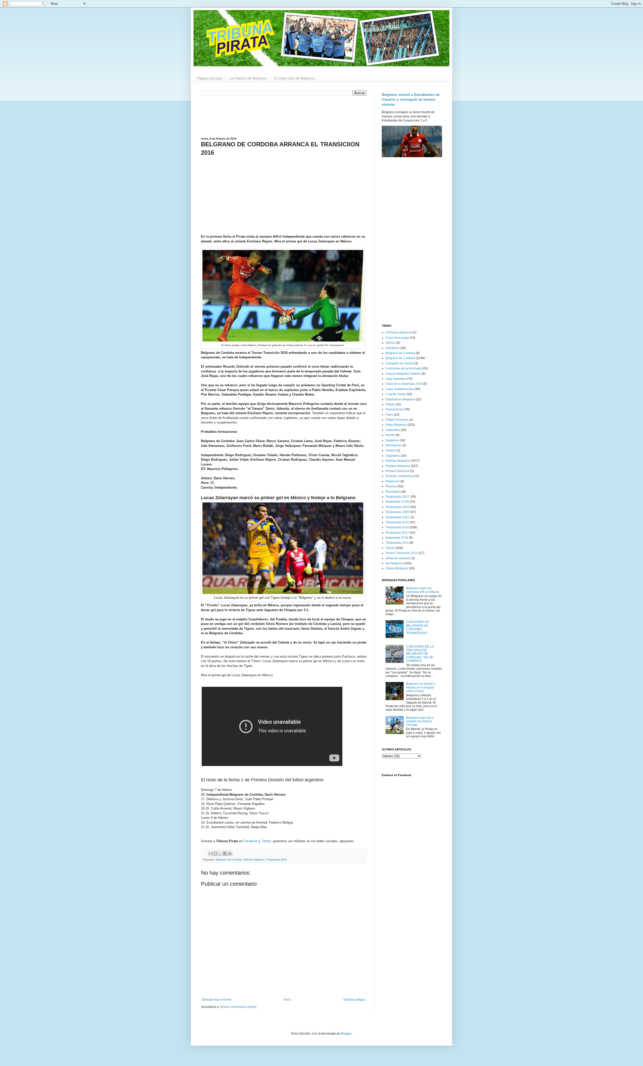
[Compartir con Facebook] (225, 853)
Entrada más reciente (216, 999)
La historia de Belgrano (248, 78)
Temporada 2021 (397, 542)
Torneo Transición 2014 (402, 553)
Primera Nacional (397, 471)
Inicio (287, 999)
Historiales (393, 430)
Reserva (391, 486)
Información (394, 445)
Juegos (391, 450)
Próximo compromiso (400, 476)
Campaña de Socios (399, 363)
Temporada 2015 (397, 522)
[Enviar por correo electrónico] (210, 853)
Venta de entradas (398, 558)
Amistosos (393, 348)
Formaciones (394, 409)
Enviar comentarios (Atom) (238, 1007)
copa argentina (396, 378)
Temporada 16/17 (398, 496)
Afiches (391, 343)
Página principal (209, 78)
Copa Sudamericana (400, 389)
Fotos (389, 414)
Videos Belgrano (397, 568)
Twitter (266, 841)
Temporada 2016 (276, 859)
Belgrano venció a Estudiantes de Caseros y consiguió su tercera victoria (411, 99)
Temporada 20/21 (398, 517)
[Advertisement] (284, 115)
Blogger (346, 1033)
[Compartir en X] (220, 853)
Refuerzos (393, 481)
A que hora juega (397, 337)
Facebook (250, 841)
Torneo (390, 548)
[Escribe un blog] (215, 853)
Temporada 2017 (397, 532)
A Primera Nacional (399, 332)
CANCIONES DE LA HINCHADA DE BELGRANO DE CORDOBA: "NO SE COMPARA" (420, 654)
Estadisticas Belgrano (400, 399)
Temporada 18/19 (398, 507)
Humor (390, 435)
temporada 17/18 (397, 501)
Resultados (393, 491)
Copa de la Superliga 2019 (404, 384)
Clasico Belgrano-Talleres (403, 373)
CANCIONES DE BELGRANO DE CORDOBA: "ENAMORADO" (417, 627)
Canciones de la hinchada (403, 368)
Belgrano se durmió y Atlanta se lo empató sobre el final (420, 687)
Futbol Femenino (397, 419)
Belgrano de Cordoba (229, 859)
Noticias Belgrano (253, 859)
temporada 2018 (397, 537)
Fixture (390, 404)
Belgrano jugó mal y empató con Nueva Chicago (420, 721)
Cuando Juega (396, 394)
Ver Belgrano (394, 563)
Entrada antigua (354, 999)
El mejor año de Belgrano (294, 78)
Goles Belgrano (396, 425)
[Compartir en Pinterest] (229, 853)
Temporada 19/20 (398, 512)
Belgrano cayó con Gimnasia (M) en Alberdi (422, 589)
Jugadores (393, 455)
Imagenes (392, 440)
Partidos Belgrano (398, 466)
